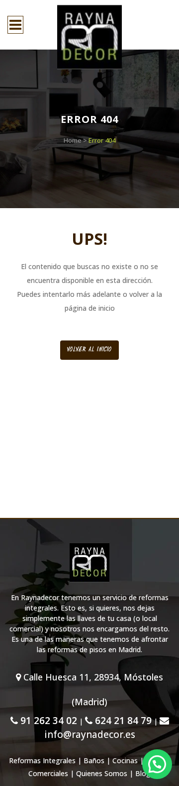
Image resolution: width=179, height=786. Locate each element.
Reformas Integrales (42, 760)
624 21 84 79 (122, 720)
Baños (94, 760)
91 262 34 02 (47, 720)
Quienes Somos (101, 773)
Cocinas (125, 760)
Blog (143, 773)
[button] (157, 764)
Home (73, 140)
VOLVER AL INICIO (89, 349)
